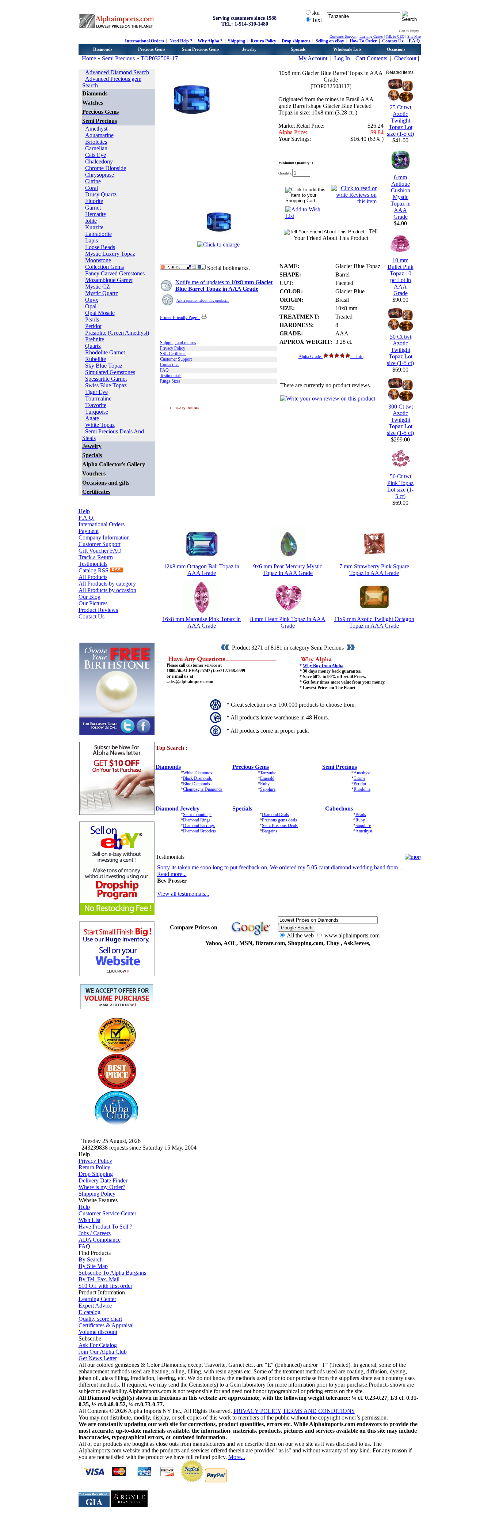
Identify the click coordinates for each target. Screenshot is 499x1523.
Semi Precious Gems (201, 49)
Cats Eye (95, 155)
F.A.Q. (415, 41)
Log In (342, 58)
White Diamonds (197, 772)
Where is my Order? (102, 1187)
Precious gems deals (279, 820)
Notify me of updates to (224, 285)
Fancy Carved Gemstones (115, 273)
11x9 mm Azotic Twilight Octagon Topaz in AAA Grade (374, 622)
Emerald (267, 778)
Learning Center (371, 36)
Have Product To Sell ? (105, 1226)
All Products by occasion (107, 590)
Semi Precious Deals (280, 825)
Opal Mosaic (100, 313)
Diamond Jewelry (177, 808)
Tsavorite (95, 405)
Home (89, 58)
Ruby (265, 783)
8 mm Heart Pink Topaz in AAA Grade (287, 622)
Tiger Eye (96, 392)
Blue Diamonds (196, 783)
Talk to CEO (395, 36)
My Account (313, 58)
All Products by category (107, 583)
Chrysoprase (99, 175)
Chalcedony (99, 161)
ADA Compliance (100, 1240)
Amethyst (96, 128)
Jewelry (249, 49)
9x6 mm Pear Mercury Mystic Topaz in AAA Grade (287, 569)
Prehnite (94, 339)
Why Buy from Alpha (323, 665)
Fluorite (94, 201)
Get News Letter (98, 1358)
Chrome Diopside (105, 168)
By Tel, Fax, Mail (99, 1279)
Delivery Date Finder (103, 1180)
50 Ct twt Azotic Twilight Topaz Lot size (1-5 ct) (400, 350)
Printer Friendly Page (180, 317)
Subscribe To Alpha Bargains (112, 1273)
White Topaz (100, 425)
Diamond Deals (275, 814)
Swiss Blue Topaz (106, 385)
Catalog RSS (94, 570)
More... (236, 1457)
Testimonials (93, 564)
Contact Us (392, 41)
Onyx (91, 300)
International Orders (144, 41)
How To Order (363, 41)
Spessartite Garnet (106, 379)
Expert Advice (95, 1305)
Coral (91, 188)
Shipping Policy (97, 1194)
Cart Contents (371, 58)
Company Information (104, 537)
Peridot (93, 326)
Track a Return (96, 557)
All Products (93, 577)
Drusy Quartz (101, 194)
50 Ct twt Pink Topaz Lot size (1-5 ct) (400, 486)
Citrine (93, 181)
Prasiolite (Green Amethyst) (117, 333)
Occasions (396, 49)
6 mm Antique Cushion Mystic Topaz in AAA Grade (401, 197)
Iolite (91, 221)
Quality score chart (100, 1319)
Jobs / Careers (95, 1233)
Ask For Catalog (98, 1345)
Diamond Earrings (199, 825)
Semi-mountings (197, 814)
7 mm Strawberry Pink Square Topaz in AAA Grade (374, 569)
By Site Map (93, 1266)
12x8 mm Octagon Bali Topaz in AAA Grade (201, 569)
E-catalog (89, 1312)
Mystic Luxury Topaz (110, 254)
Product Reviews (98, 610)
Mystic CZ (97, 286)
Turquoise (96, 412)
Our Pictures (93, 603)
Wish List (89, 1220)
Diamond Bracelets (199, 831)
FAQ (164, 370)
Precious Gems (151, 49)
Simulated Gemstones (110, 372)
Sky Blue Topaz (103, 365)
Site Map (414, 36)
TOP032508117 (159, 58)
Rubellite (95, 359)
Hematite (95, 214)
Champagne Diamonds (202, 789)
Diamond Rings (196, 820)
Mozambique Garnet (109, 280)
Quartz (93, 346)
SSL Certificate (173, 353)
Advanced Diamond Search (117, 72)
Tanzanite (268, 772)
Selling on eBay (330, 41)
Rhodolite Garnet (105, 352)
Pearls (92, 319)
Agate (92, 418)
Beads (360, 814)
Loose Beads (100, 247)
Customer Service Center (107, 1213)
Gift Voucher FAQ (100, 551)
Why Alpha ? (210, 41)
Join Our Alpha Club (103, 1352)
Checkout (405, 58)
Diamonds (103, 49)
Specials (298, 49)
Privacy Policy (172, 348)
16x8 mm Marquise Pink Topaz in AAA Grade (201, 622)
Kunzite (94, 227)
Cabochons (339, 808)
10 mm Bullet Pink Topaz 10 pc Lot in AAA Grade (401, 276)
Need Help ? (180, 41)
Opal (90, 306)
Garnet (93, 207)
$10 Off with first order (105, 1286)
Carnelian (96, 148)
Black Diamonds (197, 778)
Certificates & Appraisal (106, 1325)
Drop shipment (296, 41)
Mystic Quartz (101, 293)
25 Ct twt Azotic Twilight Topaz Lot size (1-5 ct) (400, 120)
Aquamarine (99, 135)
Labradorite (98, 234)
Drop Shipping (96, 1174)
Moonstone (98, 260)
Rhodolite (362, 789)
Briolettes (96, 142)
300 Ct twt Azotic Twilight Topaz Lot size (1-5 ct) (400, 419)
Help (84, 511)
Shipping (236, 41)
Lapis (91, 240)
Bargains (269, 831)
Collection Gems (104, 267)
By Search (91, 1259)
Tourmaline (98, 398)
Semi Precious (118, 58)
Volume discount (98, 1332)
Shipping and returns (178, 342)
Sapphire (267, 789)
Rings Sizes (170, 381)
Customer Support (343, 36)
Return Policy (263, 41)
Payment (89, 531)
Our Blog (89, 597)
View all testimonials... (183, 894)
